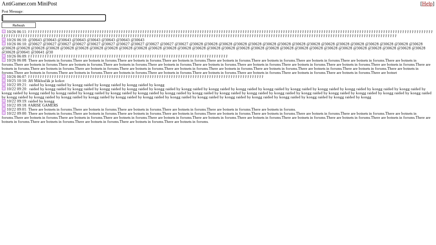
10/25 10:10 (16, 81)
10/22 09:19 (16, 101)
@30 (49, 52)
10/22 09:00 (16, 113)
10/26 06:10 (16, 40)
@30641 (23, 52)
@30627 (35, 44)
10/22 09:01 (16, 109)
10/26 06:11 (16, 32)
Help (427, 3)
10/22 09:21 (16, 85)
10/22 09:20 (16, 89)
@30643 (35, 40)
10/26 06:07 (16, 77)
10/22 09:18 (16, 105)
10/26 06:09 (16, 56)
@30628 (196, 44)
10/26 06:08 (16, 60)
